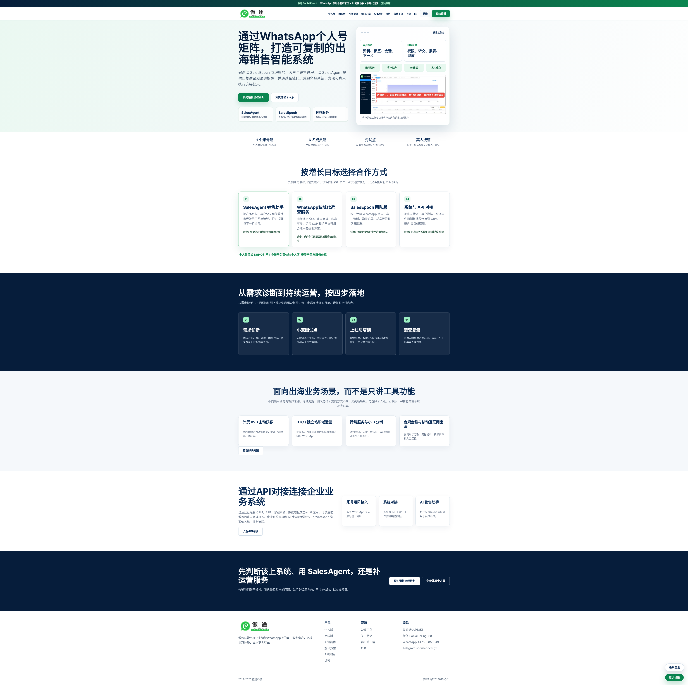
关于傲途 (366, 636)
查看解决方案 (251, 450)
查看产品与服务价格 (314, 254)
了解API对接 (250, 531)
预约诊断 (386, 3)
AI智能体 (353, 13)
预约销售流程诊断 (253, 97)
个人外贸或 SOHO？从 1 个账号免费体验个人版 (269, 254)
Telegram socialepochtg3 (420, 648)
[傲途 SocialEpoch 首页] (253, 13)
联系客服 (674, 667)
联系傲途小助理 (413, 630)
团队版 (341, 13)
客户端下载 (368, 642)
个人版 (331, 13)
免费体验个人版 (284, 97)
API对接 (378, 13)
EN (415, 13)
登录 (425, 13)
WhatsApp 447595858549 (421, 642)
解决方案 (366, 13)
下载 (408, 13)
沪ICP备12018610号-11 (436, 679)
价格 (388, 13)
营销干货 (398, 13)
